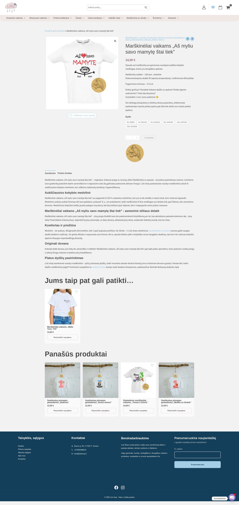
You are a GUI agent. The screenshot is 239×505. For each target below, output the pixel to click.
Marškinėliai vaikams (141, 40)
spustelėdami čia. (153, 456)
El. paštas (178, 449)
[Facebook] (116, 488)
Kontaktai (21, 459)
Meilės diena (158, 40)
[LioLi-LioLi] (134, 153)
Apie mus (21, 456)
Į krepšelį (149, 138)
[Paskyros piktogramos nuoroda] (204, 7)
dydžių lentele (98, 267)
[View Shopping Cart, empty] (228, 7)
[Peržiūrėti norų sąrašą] (77, 291)
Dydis (128, 117)
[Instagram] (123, 488)
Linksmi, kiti (171, 38)
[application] (24, 18)
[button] (115, 41)
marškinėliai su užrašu (159, 231)
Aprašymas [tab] (50, 173)
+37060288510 (80, 450)
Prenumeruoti (197, 464)
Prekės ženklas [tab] (65, 173)
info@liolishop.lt (80, 454)
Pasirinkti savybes (62, 337)
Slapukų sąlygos (24, 452)
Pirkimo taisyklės (24, 449)
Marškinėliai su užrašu (136, 38)
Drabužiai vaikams (156, 38)
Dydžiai (21, 446)
